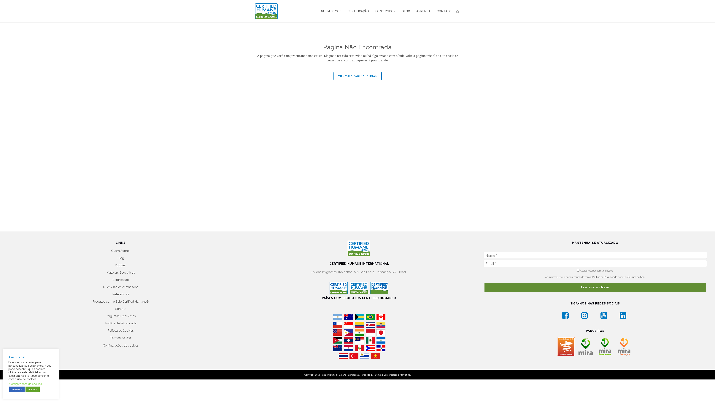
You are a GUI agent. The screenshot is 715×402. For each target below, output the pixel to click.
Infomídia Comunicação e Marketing (392, 375)
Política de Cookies (121, 330)
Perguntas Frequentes (121, 316)
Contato (120, 309)
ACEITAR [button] (32, 389)
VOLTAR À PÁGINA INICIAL (357, 76)
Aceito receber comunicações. (596, 270)
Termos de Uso (120, 338)
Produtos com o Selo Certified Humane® (121, 301)
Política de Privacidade (120, 323)
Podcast (120, 265)
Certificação (120, 280)
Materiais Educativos (121, 272)
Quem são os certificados (120, 287)
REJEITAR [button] (17, 389)
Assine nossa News (595, 287)
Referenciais (120, 294)
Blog (120, 258)
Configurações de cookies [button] (121, 345)
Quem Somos (120, 251)
